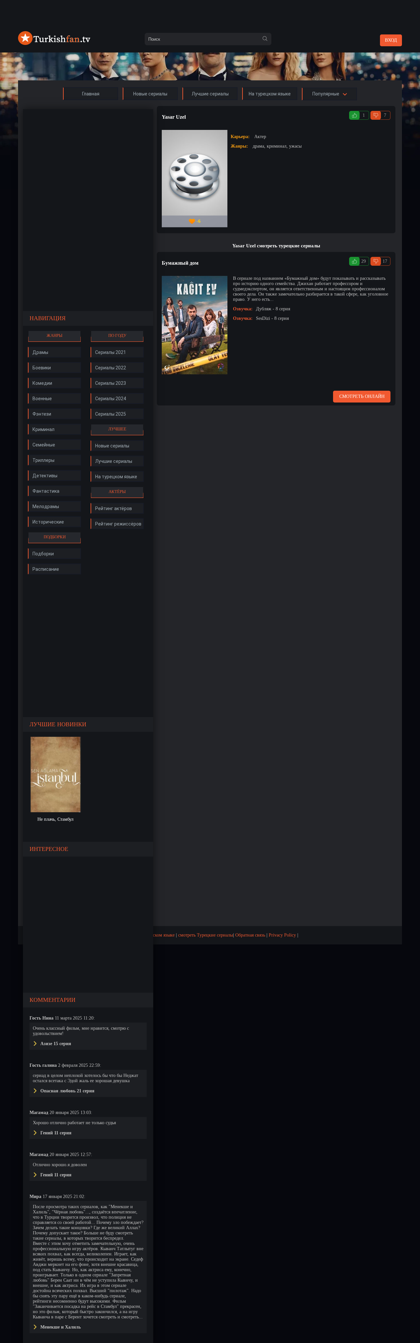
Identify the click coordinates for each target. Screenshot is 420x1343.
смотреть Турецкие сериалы (205, 935)
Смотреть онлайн (362, 396)
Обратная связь (250, 935)
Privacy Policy (282, 935)
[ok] (264, 39)
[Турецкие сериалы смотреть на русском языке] (54, 43)
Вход (391, 40)
